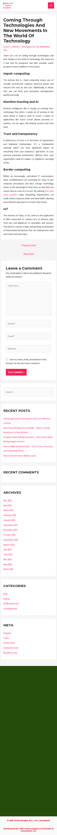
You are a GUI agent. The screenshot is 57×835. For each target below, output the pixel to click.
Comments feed (10, 647)
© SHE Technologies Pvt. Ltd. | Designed (28, 820)
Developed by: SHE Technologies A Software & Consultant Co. (28, 829)
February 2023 (9, 515)
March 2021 (8, 569)
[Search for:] (28, 392)
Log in (6, 638)
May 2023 (7, 500)
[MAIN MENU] (51, 5)
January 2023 (9, 520)
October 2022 (9, 534)
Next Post (29, 254)
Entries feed (9, 642)
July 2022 (7, 549)
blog (5, 593)
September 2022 (10, 539)
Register (7, 633)
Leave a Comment (11, 46)
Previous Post (29, 245)
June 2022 (7, 554)
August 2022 (8, 544)
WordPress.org (10, 652)
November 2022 (10, 529)
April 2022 (7, 564)
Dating (6, 598)
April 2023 (7, 505)
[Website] (28, 349)
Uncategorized (28, 46)
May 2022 (7, 559)
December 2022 (10, 525)
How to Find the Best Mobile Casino (19, 455)
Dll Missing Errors (11, 603)
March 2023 (8, 510)
